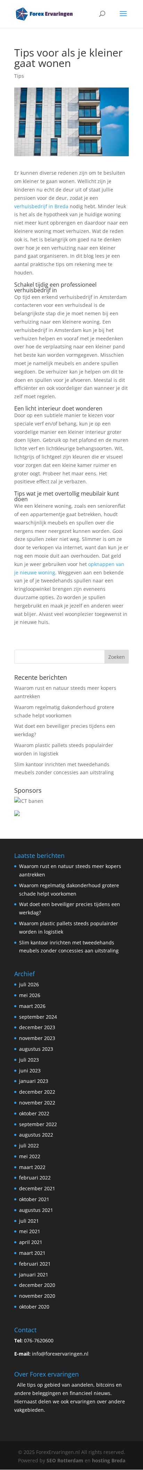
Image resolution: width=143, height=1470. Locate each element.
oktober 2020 (34, 1306)
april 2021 (30, 1242)
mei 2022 (29, 1156)
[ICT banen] (28, 801)
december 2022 (37, 1091)
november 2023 (37, 1038)
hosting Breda (108, 1460)
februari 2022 (35, 1177)
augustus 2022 (36, 1134)
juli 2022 (29, 1145)
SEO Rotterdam (65, 1460)
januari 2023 (33, 1081)
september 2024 (38, 1016)
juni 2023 (30, 1070)
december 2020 (37, 1285)
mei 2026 (29, 995)
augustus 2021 (36, 1210)
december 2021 (37, 1188)
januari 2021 (33, 1274)
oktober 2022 (34, 1113)
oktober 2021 (34, 1199)
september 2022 (38, 1124)
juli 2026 (29, 984)
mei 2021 (29, 1231)
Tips (19, 76)
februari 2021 (35, 1263)
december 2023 (37, 1027)
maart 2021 (32, 1253)
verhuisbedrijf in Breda (41, 206)
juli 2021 (29, 1221)
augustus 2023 (36, 1049)
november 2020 (37, 1295)
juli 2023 (29, 1059)
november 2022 (37, 1102)
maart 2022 (32, 1167)
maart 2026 (32, 1006)
